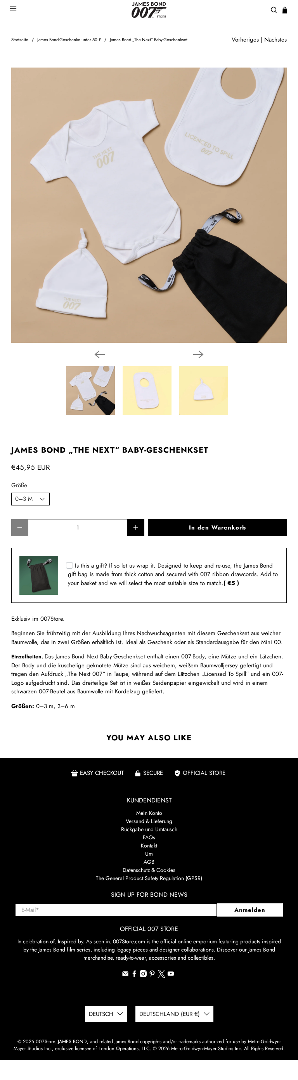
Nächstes (275, 39)
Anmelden (249, 910)
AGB (149, 862)
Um (149, 854)
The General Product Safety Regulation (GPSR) (149, 878)
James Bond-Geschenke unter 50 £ (69, 40)
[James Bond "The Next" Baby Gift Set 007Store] (149, 205)
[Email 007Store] (125, 975)
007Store (45, 1041)
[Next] (198, 354)
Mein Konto (149, 813)
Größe (19, 485)
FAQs (149, 837)
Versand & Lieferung (149, 821)
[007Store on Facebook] (134, 975)
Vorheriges (245, 39)
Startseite (19, 40)
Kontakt (149, 845)
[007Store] (149, 10)
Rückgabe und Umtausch (149, 829)
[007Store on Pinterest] (152, 975)
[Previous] (100, 354)
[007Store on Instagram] (143, 975)
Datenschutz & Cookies (149, 870)
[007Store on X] (161, 976)
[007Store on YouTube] (170, 975)
